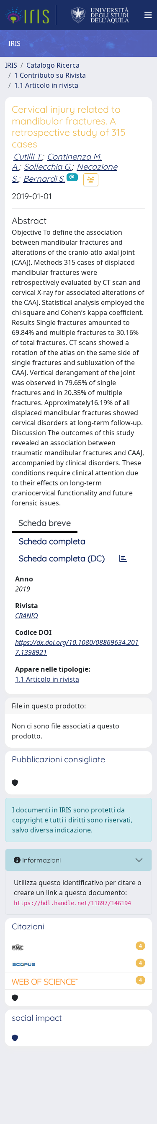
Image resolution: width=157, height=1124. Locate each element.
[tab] (123, 558)
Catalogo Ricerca (53, 65)
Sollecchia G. (48, 166)
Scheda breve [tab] (44, 523)
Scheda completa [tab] (52, 541)
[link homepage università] (100, 15)
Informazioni (41, 860)
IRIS (11, 65)
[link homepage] (30, 15)
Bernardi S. (44, 178)
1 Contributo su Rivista (50, 75)
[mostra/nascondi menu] (148, 15)
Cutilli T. (27, 156)
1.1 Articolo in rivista (46, 85)
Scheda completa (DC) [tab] (62, 558)
